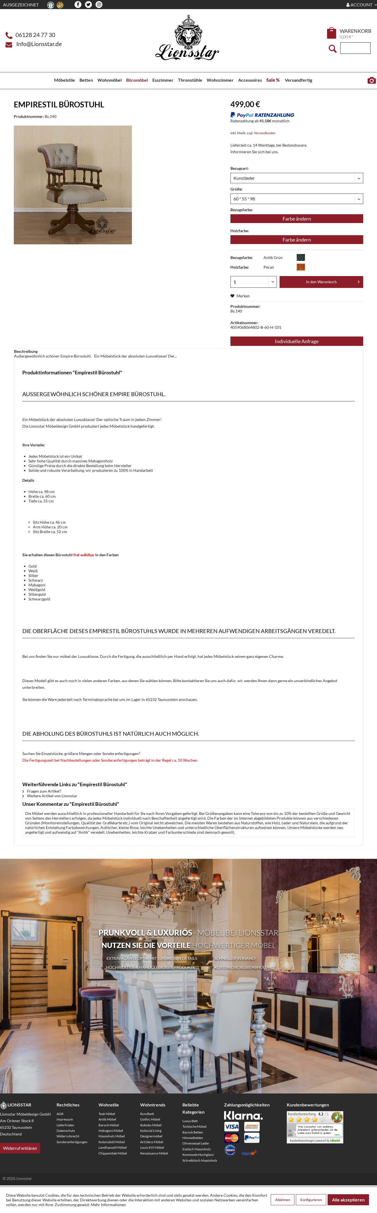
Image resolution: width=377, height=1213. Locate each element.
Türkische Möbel (194, 1126)
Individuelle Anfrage (296, 341)
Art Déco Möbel (151, 1142)
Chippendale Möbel (113, 1153)
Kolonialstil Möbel (112, 1142)
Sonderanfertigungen (72, 1142)
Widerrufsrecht (68, 1136)
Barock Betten (192, 1132)
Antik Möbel (107, 1119)
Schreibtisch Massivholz (199, 1160)
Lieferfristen (65, 1125)
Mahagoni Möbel (111, 1131)
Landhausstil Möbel (113, 1147)
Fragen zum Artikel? (43, 791)
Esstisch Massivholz (196, 1149)
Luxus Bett (190, 1121)
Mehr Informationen (108, 1204)
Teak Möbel (107, 1114)
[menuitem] (332, 34)
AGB (60, 1114)
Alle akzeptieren (348, 1199)
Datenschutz (66, 1131)
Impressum (65, 1119)
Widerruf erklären (20, 1148)
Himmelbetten (192, 1138)
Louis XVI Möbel (152, 1147)
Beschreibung (26, 351)
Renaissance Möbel (154, 1153)
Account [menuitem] (361, 4)
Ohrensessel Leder (195, 1143)
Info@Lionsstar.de (39, 43)
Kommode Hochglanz (198, 1155)
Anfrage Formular (371, 80)
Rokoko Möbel (150, 1125)
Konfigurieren (311, 1200)
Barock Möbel (109, 1125)
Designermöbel (151, 1136)
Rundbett (147, 1114)
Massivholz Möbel (112, 1136)
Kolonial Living (150, 1131)
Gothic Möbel (150, 1119)
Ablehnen (282, 1200)
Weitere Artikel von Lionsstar (51, 795)
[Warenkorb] (332, 33)
